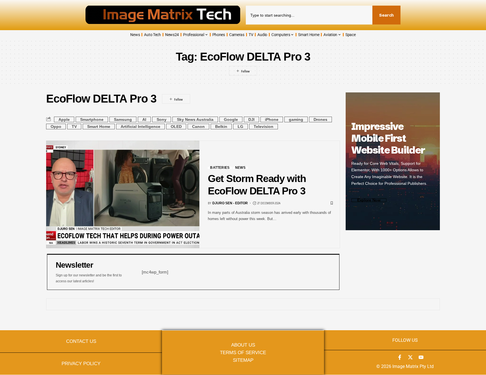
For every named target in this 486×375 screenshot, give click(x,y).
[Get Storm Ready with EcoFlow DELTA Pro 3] (122, 194)
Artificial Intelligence (140, 126)
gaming (296, 119)
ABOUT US (243, 345)
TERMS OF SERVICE (243, 352)
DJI (251, 119)
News (240, 168)
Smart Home (98, 126)
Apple (64, 119)
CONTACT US (81, 341)
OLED (176, 126)
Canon (198, 126)
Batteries (220, 168)
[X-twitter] (410, 357)
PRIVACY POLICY (81, 363)
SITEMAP (243, 360)
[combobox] (309, 15)
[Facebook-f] (399, 357)
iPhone (271, 119)
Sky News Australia (195, 119)
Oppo (56, 126)
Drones (320, 119)
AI (144, 119)
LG (240, 126)
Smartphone (92, 119)
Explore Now (369, 200)
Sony (161, 119)
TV (74, 126)
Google (231, 119)
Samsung (123, 119)
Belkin (221, 126)
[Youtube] (421, 357)
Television (263, 126)
